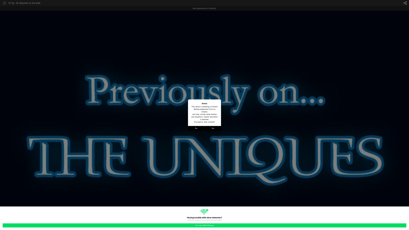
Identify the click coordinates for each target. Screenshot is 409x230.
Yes (212, 128)
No (196, 128)
